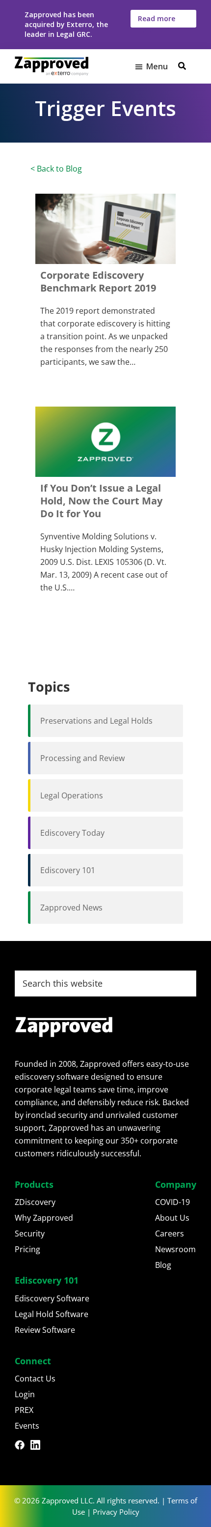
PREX (24, 1410)
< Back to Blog (56, 168)
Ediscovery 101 (67, 870)
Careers (169, 1233)
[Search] (182, 66)
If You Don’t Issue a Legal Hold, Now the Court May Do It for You (101, 500)
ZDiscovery (35, 1202)
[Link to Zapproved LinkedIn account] (38, 1446)
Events (27, 1425)
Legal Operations (71, 795)
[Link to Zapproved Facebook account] (22, 1446)
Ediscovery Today (72, 832)
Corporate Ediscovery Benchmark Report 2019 (98, 281)
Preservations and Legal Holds (96, 720)
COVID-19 (172, 1202)
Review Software (45, 1329)
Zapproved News (71, 907)
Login (25, 1394)
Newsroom (175, 1249)
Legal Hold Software (51, 1314)
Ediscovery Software (52, 1298)
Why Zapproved (44, 1217)
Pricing (27, 1249)
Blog (163, 1265)
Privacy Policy (116, 1512)
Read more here (156, 21)
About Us (172, 1217)
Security (30, 1233)
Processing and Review (82, 758)
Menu (157, 66)
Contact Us (35, 1378)
